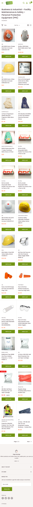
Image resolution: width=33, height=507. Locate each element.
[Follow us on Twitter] (6, 498)
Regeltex (20, 387)
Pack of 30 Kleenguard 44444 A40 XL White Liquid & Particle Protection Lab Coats (24, 82)
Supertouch (5, 111)
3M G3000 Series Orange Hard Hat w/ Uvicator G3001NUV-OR (8, 48)
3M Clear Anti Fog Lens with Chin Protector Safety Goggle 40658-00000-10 (24, 255)
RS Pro (20, 146)
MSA (3, 250)
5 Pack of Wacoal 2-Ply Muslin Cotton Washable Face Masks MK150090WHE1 (8, 322)
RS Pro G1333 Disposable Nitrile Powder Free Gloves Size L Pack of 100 (24, 185)
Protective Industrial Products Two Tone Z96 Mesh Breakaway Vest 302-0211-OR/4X (8, 426)
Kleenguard (21, 77)
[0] (30, 3)
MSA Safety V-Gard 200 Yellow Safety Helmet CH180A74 (8, 254)
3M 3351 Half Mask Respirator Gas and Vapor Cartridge (7, 390)
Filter (5, 25)
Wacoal (4, 317)
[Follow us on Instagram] (9, 498)
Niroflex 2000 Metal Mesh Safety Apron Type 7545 (24, 48)
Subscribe (7, 489)
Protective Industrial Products (8, 420)
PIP (19, 419)
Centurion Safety (23, 215)
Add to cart (8, 56)
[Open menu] (2, 3)
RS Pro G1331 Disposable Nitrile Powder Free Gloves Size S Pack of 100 (24, 151)
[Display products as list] (30, 25)
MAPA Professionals (7, 146)
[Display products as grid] (28, 25)
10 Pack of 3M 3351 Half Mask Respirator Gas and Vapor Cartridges (24, 356)
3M (2, 44)
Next (28, 441)
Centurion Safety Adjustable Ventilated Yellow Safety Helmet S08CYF (23, 220)
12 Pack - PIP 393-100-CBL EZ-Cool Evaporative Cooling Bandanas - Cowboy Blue (24, 424)
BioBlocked (5, 352)
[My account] (27, 3)
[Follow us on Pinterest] (12, 498)
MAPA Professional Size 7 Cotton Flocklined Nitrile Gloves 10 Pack (8, 150)
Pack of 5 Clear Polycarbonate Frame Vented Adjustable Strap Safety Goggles (24, 322)
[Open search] (24, 3)
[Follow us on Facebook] (3, 498)
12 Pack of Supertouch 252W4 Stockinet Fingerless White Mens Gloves (8, 116)
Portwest (20, 284)
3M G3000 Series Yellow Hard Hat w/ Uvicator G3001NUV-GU (8, 81)
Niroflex (20, 44)
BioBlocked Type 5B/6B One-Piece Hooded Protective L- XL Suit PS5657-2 (8, 357)
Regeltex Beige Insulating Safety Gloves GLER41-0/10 (24, 390)
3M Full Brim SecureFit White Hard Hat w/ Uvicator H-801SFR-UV (8, 219)
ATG (19, 111)
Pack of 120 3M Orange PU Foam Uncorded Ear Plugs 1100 (8, 288)
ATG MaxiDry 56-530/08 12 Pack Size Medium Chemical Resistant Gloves (24, 116)
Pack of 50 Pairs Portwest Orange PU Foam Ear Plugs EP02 (23, 288)
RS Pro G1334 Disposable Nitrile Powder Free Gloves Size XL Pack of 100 (8, 185)
